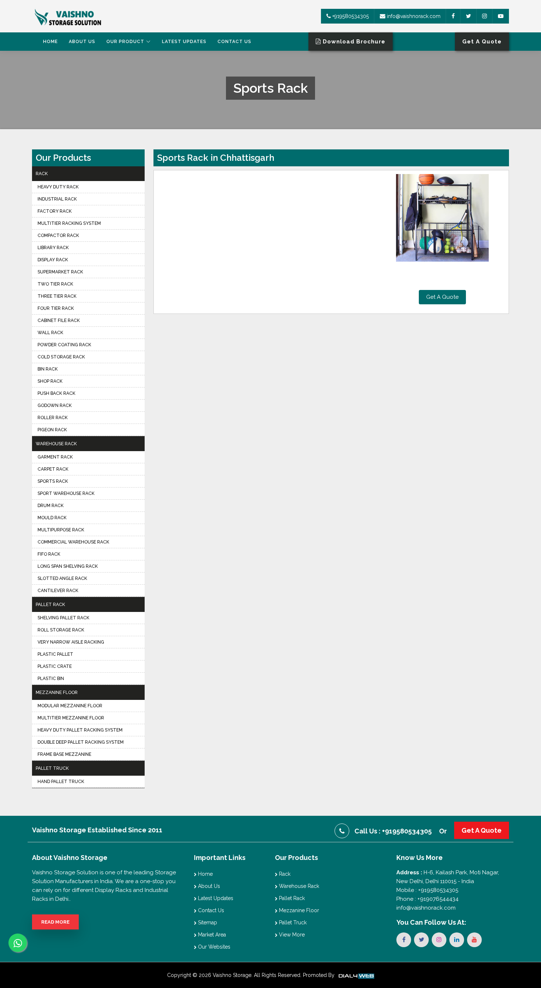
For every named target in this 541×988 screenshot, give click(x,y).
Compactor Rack (58, 235)
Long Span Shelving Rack (68, 566)
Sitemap (207, 922)
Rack (42, 173)
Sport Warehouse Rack (66, 493)
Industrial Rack (57, 199)
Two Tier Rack (55, 284)
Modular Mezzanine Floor (70, 705)
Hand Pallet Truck (61, 781)
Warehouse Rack (56, 443)
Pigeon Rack (52, 429)
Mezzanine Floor (57, 692)
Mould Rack (52, 517)
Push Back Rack (56, 393)
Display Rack (53, 259)
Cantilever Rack (58, 590)
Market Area (211, 935)
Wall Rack (50, 332)
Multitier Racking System (69, 223)
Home (50, 41)
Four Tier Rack (56, 308)
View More (291, 935)
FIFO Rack (49, 554)
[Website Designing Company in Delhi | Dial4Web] (355, 975)
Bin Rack (48, 369)
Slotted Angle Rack (62, 578)
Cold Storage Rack (61, 357)
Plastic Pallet (55, 654)
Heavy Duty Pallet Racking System (80, 730)
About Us (82, 41)
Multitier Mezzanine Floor (71, 717)
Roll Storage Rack (61, 630)
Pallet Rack (50, 604)
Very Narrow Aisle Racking (71, 642)
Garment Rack (55, 457)
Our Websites (213, 947)
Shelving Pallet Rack (63, 617)
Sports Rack (53, 481)
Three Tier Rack (57, 296)
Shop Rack (50, 381)
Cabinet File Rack (59, 320)
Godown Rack (55, 405)
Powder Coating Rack (64, 344)
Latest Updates (184, 41)
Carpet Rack (53, 469)
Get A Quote (442, 297)
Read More (55, 922)
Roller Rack (53, 417)
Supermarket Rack (60, 272)
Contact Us (234, 41)
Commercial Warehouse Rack (73, 542)
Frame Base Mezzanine (64, 754)
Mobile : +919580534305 (427, 890)
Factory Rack (55, 211)
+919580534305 (350, 16)
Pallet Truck (52, 768)
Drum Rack (51, 505)
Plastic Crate (55, 666)
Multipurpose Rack (61, 529)
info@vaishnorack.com (413, 16)
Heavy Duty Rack (58, 187)
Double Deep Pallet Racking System (81, 742)
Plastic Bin (51, 678)
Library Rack (53, 247)
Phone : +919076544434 (427, 899)
